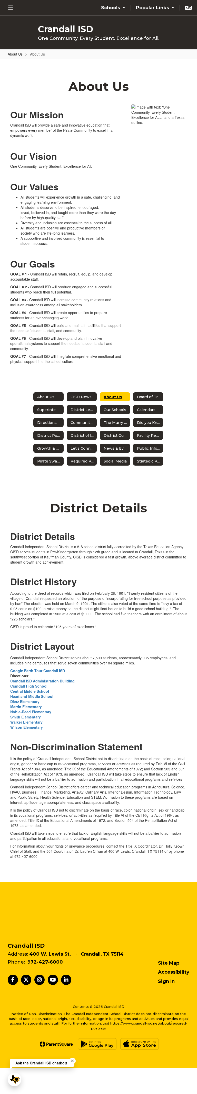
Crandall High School (28, 686)
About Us (15, 54)
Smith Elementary (25, 716)
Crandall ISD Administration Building (42, 680)
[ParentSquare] (56, 1044)
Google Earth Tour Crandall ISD (37, 670)
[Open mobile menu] (10, 7)
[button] (113, 7)
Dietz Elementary (25, 701)
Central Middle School (29, 691)
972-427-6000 (45, 962)
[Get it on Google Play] (97, 1044)
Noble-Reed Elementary (30, 711)
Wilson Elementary (26, 727)
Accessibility (173, 972)
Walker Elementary (26, 722)
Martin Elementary (26, 706)
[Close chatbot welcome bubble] (72, 1061)
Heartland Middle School (31, 696)
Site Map (168, 963)
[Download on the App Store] (139, 1044)
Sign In (166, 981)
